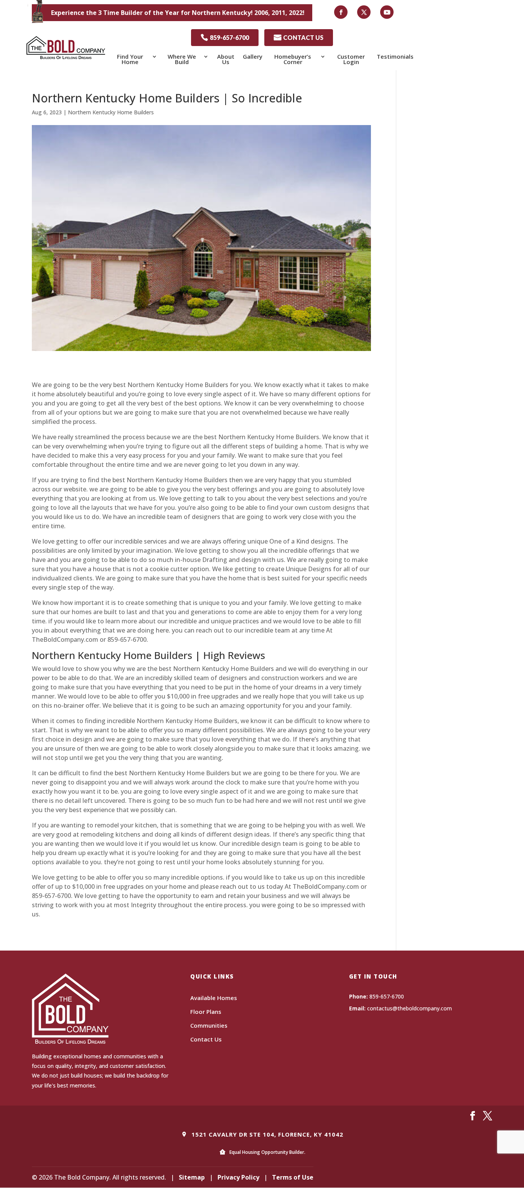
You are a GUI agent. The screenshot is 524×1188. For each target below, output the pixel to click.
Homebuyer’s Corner (292, 59)
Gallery (252, 56)
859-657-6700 (225, 37)
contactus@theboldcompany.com (409, 1008)
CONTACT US (298, 37)
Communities (208, 1025)
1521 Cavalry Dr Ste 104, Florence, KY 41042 (266, 1134)
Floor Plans (205, 1011)
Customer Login (351, 59)
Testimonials (395, 56)
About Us (225, 59)
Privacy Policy (238, 1177)
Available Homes (213, 998)
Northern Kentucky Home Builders (111, 112)
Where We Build (182, 59)
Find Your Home (130, 59)
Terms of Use (292, 1177)
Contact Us (206, 1039)
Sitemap (192, 1177)
